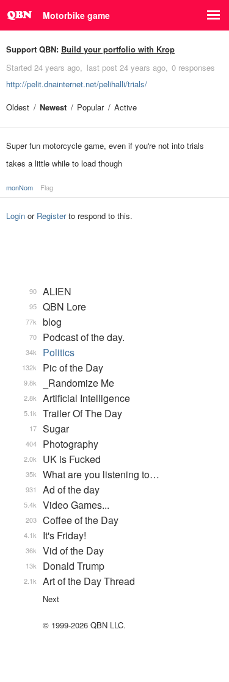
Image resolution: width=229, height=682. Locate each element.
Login (15, 215)
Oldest (17, 107)
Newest (53, 107)
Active (125, 107)
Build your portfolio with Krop (118, 49)
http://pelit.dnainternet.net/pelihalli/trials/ (76, 84)
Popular (90, 107)
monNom (19, 187)
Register (51, 215)
